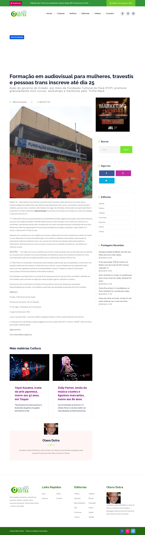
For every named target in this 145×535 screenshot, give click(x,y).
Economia (102, 218)
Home (49, 13)
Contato (110, 13)
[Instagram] (128, 14)
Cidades (102, 213)
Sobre (58, 494)
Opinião (101, 204)
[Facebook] (122, 14)
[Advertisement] (72, 56)
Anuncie (45, 498)
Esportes (102, 222)
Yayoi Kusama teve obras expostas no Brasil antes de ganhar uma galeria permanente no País (28, 408)
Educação (92, 503)
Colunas (61, 13)
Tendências (16, 3)
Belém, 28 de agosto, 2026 (122, 3)
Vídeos (97, 13)
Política (73, 13)
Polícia (101, 227)
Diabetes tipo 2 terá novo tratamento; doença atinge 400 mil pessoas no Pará (59, 3)
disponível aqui (40, 211)
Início (44, 494)
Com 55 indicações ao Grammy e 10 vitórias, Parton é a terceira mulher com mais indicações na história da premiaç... (72, 408)
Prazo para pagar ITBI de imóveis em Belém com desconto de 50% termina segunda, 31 (114, 265)
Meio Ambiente (79, 503)
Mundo (91, 498)
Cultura (101, 232)
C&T (75, 508)
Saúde (91, 512)
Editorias (85, 13)
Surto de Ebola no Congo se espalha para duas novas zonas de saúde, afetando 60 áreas (115, 278)
